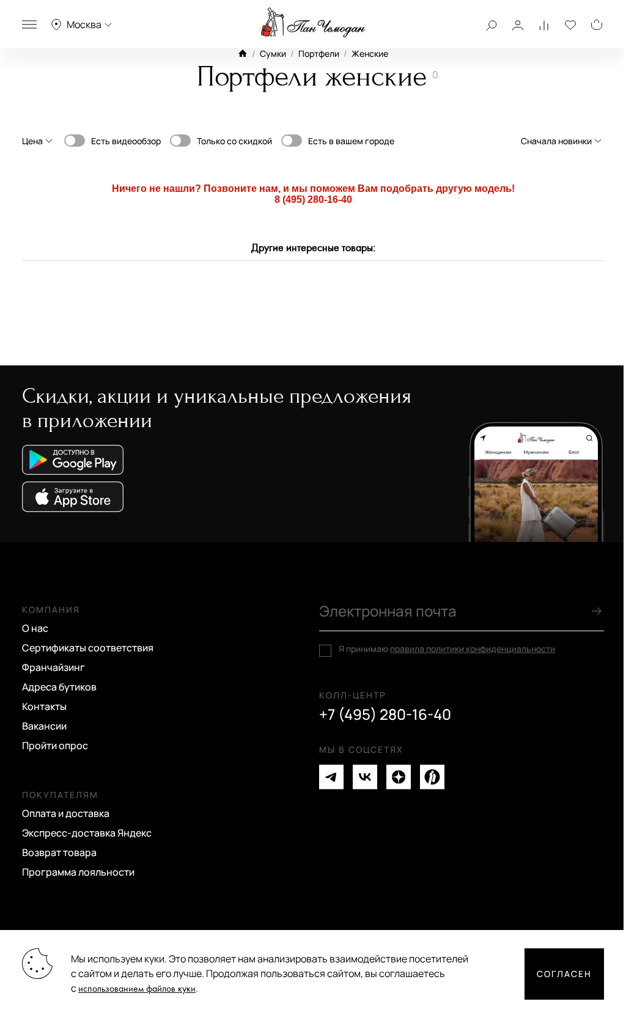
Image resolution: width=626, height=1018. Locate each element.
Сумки (273, 53)
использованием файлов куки (137, 989)
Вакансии (44, 726)
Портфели (318, 53)
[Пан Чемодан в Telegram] (331, 776)
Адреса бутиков (59, 687)
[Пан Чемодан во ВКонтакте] (365, 776)
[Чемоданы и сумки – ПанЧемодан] (313, 22)
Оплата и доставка (65, 813)
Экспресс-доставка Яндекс (87, 833)
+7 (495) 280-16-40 (385, 714)
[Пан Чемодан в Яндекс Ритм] (432, 776)
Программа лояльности (78, 872)
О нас (35, 628)
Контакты (44, 706)
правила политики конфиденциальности (472, 648)
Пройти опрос (55, 745)
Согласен (564, 974)
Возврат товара (59, 852)
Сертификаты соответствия (87, 647)
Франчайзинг (53, 667)
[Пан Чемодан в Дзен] (398, 776)
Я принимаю (447, 648)
